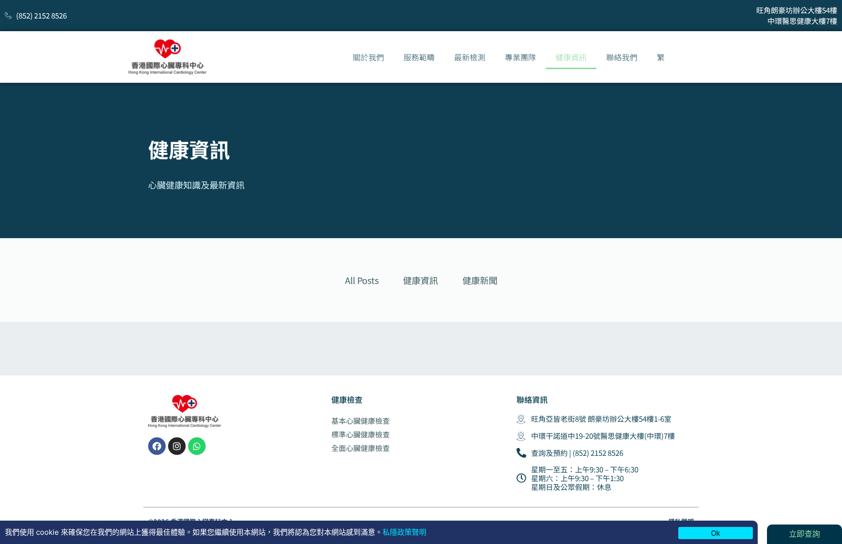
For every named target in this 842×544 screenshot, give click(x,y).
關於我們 (368, 57)
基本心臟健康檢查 (360, 420)
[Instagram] (177, 446)
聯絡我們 (621, 57)
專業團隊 (520, 57)
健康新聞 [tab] (480, 280)
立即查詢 (804, 534)
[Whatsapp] (197, 446)
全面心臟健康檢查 (360, 448)
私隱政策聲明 (404, 532)
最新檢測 (469, 57)
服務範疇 (419, 57)
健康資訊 (571, 57)
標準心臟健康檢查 (360, 434)
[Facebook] (157, 446)
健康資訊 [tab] (420, 280)
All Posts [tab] (362, 280)
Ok (715, 533)
